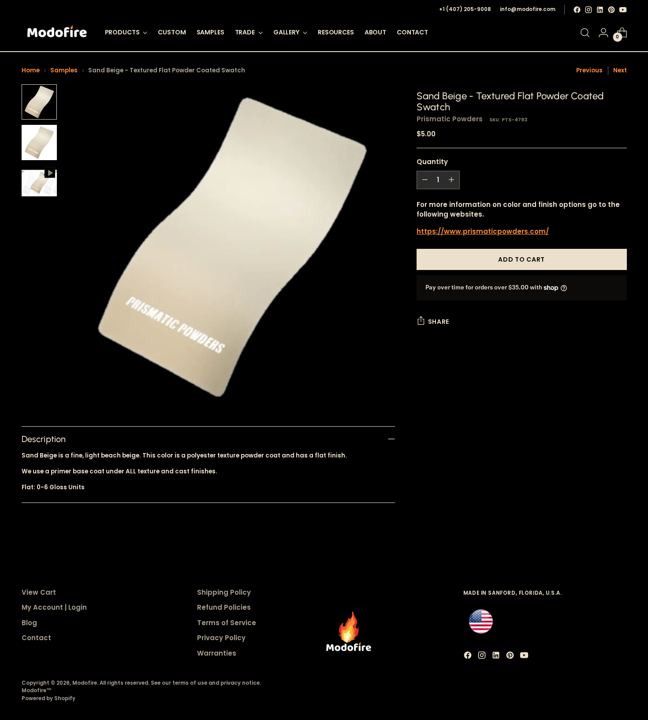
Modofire (84, 682)
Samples (64, 70)
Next (620, 70)
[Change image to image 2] (39, 142)
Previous (589, 70)
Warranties (216, 653)
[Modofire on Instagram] (588, 10)
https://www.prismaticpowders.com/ (483, 231)
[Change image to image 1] (39, 102)
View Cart (39, 592)
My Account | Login (54, 607)
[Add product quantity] (451, 180)
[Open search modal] (585, 32)
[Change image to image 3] (39, 183)
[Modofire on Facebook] (577, 10)
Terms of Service (226, 622)
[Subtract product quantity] (425, 180)
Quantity (432, 161)
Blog (29, 622)
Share (439, 321)
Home (31, 70)
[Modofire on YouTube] (623, 10)
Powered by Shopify (48, 698)
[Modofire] (57, 32)
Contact (36, 637)
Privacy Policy (221, 637)
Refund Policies (224, 607)
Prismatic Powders (450, 119)
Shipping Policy (224, 592)
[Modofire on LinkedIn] (600, 10)
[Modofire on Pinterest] (611, 10)
